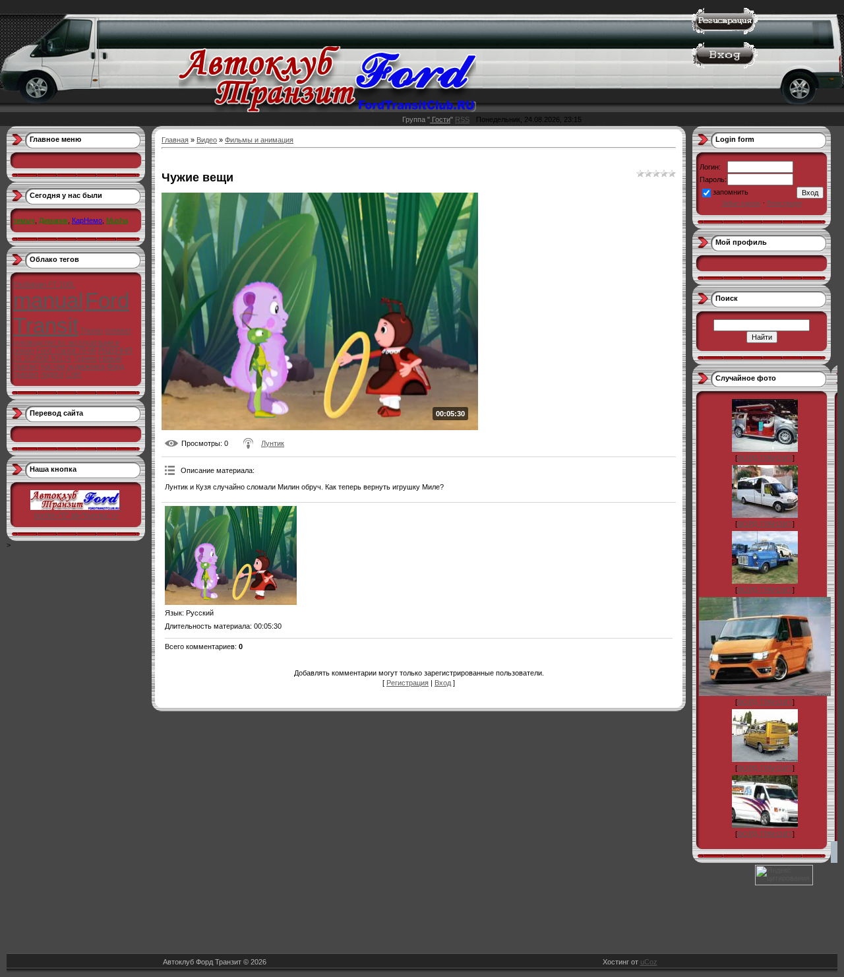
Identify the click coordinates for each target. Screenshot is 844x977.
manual (48, 300)
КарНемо (87, 220)
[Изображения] (231, 555)
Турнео (85, 358)
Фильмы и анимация (259, 140)
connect (118, 330)
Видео (206, 140)
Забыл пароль (741, 203)
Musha (117, 220)
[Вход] (725, 66)
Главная (175, 140)
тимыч (24, 220)
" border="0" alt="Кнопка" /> (78, 511)
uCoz (648, 962)
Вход (443, 683)
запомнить (730, 192)
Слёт (73, 374)
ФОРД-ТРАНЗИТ (765, 458)
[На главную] (327, 109)
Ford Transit (71, 313)
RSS (462, 119)
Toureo (91, 330)
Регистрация (407, 683)
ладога (52, 374)
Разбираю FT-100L (44, 284)
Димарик (53, 220)
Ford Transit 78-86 (66, 350)
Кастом (53, 366)
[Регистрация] (725, 32)
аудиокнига (86, 366)
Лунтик (272, 443)
